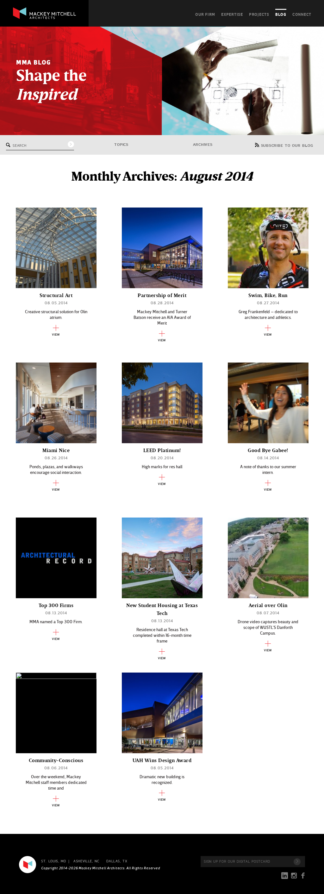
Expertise (232, 14)
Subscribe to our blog (287, 146)
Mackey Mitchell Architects (27, 864)
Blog (280, 14)
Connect (301, 14)
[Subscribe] (297, 861)
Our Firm (205, 14)
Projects (259, 14)
